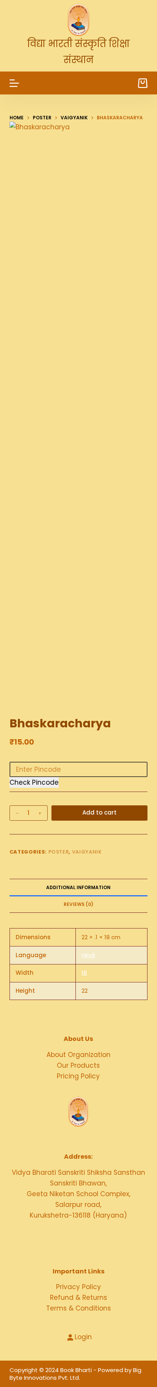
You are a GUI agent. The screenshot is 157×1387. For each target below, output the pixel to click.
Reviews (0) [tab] (78, 904)
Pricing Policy (78, 1076)
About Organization (78, 1054)
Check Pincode (34, 782)
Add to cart (99, 812)
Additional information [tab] (78, 887)
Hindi (88, 955)
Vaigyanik (87, 851)
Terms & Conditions (78, 1308)
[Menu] (14, 83)
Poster (58, 851)
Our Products (78, 1065)
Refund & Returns (78, 1297)
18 (84, 973)
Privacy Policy (78, 1286)
